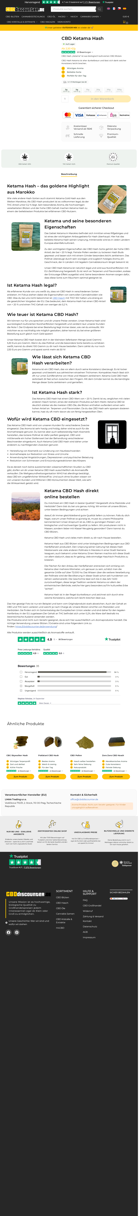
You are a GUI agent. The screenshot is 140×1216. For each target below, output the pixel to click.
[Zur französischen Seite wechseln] (114, 9)
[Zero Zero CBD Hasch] (116, 742)
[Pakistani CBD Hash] (53, 742)
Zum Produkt (20, 776)
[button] (127, 19)
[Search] (99, 9)
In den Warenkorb (102, 98)
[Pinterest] (17, 932)
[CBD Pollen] (85, 742)
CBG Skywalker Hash (17, 755)
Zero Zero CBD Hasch (113, 755)
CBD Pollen (76, 755)
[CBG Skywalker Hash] (21, 742)
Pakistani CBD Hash (48, 755)
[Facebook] (8, 932)
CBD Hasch (59, 298)
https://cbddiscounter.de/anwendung (35, 626)
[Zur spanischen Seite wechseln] (124, 9)
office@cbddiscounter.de (84, 799)
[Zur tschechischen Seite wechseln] (119, 9)
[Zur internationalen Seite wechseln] (108, 9)
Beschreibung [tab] (69, 174)
